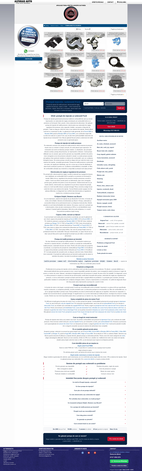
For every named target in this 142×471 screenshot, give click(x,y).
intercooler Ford (49, 305)
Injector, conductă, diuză (105, 189)
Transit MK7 (76, 225)
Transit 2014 (85, 225)
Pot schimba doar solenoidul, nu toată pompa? (84, 399)
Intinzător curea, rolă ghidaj (106, 165)
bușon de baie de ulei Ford (89, 312)
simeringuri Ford (72, 310)
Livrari (5, 461)
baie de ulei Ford (113, 305)
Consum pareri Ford (9, 457)
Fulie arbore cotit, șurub (105, 168)
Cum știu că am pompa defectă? (84, 390)
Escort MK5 (87, 131)
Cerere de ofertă (102, 246)
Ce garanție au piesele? (85, 419)
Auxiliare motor (102, 140)
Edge (82, 333)
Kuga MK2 (69, 223)
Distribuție (100, 161)
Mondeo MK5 (62, 133)
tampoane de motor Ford (106, 312)
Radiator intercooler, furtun (106, 196)
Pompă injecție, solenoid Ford (63, 102)
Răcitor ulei (101, 175)
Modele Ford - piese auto (10, 452)
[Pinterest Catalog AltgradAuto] (95, 452)
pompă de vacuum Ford (73, 312)
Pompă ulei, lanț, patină (105, 171)
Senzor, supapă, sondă (104, 203)
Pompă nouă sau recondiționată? (85, 411)
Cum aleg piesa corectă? (85, 415)
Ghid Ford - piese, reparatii (11, 456)
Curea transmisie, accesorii (106, 158)
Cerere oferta (7, 459)
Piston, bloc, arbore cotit (105, 185)
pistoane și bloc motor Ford (117, 310)
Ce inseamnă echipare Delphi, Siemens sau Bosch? (85, 403)
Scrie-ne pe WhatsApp (120, 461)
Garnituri (100, 182)
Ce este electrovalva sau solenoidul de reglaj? (84, 394)
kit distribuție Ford (69, 307)
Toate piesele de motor (104, 253)
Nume (87, 29)
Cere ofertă (111, 126)
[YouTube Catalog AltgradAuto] (89, 452)
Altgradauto (8, 448)
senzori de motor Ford (58, 312)
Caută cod (121, 108)
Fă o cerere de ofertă (116, 439)
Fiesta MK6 (82, 227)
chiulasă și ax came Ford (99, 310)
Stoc (79, 29)
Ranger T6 (55, 223)
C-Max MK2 (48, 229)
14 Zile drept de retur (45, 451)
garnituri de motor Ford (58, 310)
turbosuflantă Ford (109, 303)
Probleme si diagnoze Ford (11, 454)
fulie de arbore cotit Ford (116, 307)
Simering (100, 178)
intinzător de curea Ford (99, 307)
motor (123, 335)
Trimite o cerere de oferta (118, 465)
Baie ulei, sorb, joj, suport (105, 147)
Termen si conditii (8, 462)
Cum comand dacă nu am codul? (85, 423)
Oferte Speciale (97, 2)
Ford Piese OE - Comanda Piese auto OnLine (28, 54)
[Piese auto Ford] (32, 2)
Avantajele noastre (46, 448)
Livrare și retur (102, 250)
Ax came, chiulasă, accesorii (106, 144)
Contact (110, 2)
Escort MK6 (73, 219)
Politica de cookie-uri (9, 464)
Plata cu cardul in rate (45, 452)
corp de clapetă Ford (67, 303)
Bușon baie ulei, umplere (105, 151)
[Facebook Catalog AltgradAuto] (82, 452)
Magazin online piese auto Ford (12, 451)
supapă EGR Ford (78, 305)
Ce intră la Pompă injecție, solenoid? (85, 382)
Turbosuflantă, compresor (105, 192)
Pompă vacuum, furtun (104, 206)
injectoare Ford (106, 319)
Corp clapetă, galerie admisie (106, 154)
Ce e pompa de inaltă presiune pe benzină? (84, 407)
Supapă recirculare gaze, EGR (106, 199)
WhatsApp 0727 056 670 (111, 130)
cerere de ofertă (89, 359)
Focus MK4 (71, 133)
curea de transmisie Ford (83, 307)
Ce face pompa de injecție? (85, 386)
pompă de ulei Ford (101, 305)
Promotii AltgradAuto (45, 456)
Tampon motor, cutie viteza (106, 210)
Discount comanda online (46, 454)
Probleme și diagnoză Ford (106, 243)
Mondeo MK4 (49, 133)
